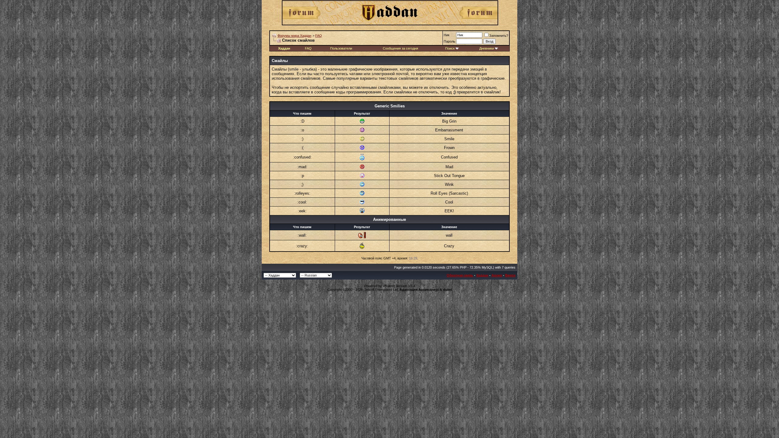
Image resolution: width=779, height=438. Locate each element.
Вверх (510, 275)
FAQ (318, 35)
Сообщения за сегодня (400, 48)
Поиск (450, 48)
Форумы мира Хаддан (294, 35)
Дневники (486, 48)
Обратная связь (460, 275)
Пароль (449, 41)
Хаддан (482, 275)
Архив (496, 275)
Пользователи (341, 48)
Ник (446, 35)
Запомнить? (498, 35)
